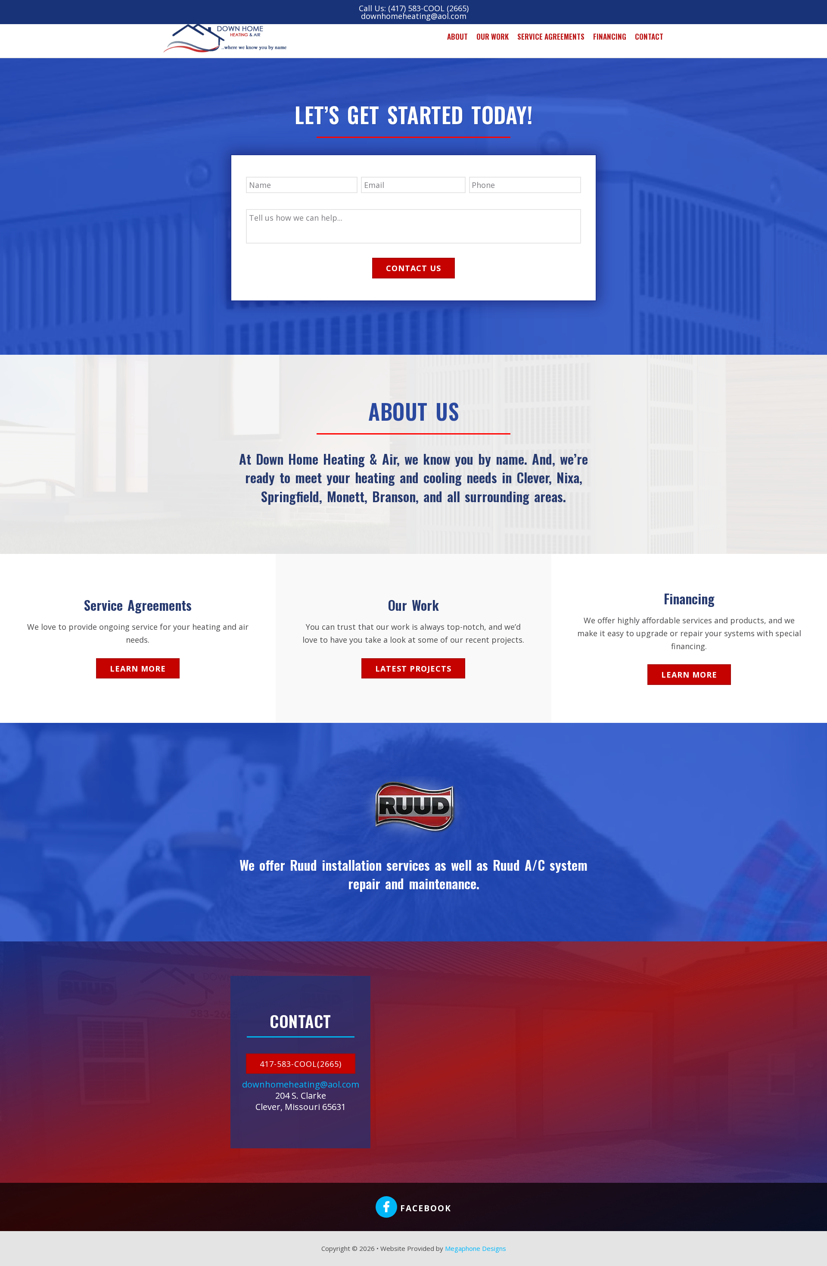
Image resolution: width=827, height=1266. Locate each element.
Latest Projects (413, 668)
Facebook (424, 1208)
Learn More (138, 668)
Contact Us (413, 268)
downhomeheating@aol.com (413, 16)
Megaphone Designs (475, 1248)
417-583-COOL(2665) (301, 1064)
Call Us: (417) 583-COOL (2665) (414, 8)
